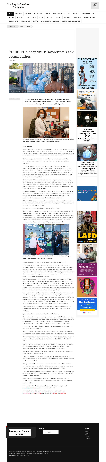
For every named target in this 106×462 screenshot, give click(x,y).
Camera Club (13, 21)
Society (67, 17)
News (10, 14)
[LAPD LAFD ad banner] (87, 227)
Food (27, 17)
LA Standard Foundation (71, 21)
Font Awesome (12, 455)
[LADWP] (87, 260)
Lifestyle (49, 17)
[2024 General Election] (87, 306)
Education (38, 14)
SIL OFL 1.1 (26, 455)
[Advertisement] (46, 39)
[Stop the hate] (87, 287)
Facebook (54, 393)
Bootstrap (11, 453)
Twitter (87, 433)
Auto (41, 17)
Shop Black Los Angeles (50, 21)
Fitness (20, 17)
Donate (35, 21)
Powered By (90, 452)
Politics (28, 14)
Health (11, 17)
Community (77, 17)
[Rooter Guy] (87, 73)
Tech (34, 17)
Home (21, 26)
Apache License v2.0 (43, 453)
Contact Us (25, 21)
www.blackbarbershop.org (30, 388)
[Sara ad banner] (87, 160)
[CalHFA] (87, 100)
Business (18, 14)
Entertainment (58, 14)
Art (69, 14)
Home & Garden (89, 17)
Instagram (63, 393)
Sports (76, 14)
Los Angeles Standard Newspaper (41, 451)
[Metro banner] (87, 193)
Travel (58, 17)
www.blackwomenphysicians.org (32, 393)
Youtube (87, 436)
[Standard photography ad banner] (87, 127)
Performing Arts (88, 14)
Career (47, 14)
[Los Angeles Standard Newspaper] (18, 5)
